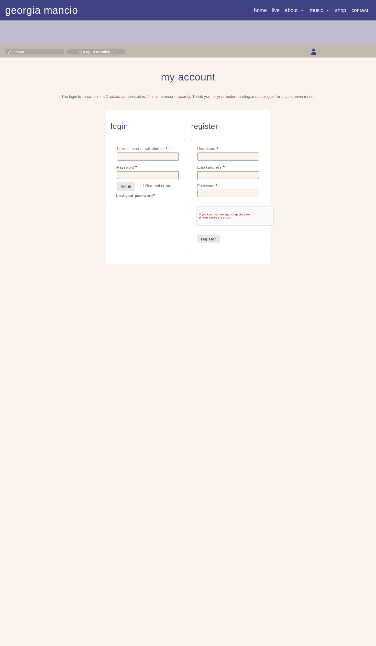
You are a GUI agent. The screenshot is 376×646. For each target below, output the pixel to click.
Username (215, 148)
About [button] (291, 10)
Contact (359, 10)
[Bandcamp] (359, 52)
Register (208, 239)
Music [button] (316, 10)
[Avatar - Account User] (314, 52)
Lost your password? (135, 195)
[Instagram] (340, 52)
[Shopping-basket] (322, 52)
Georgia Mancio (41, 10)
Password (134, 166)
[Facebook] (331, 52)
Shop (340, 10)
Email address (218, 166)
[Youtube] (350, 52)
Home (260, 10)
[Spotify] (367, 52)
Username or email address (148, 148)
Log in (126, 186)
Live (276, 10)
